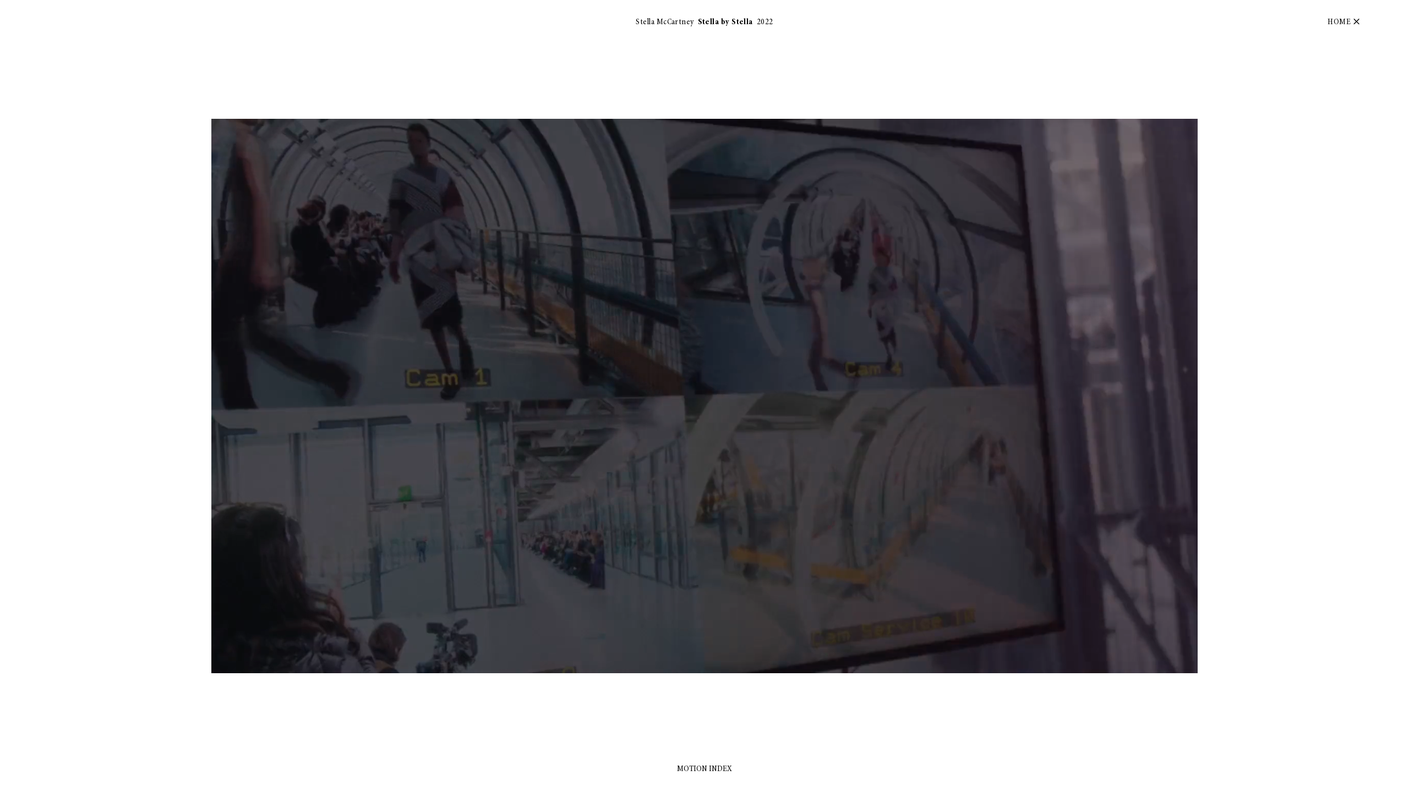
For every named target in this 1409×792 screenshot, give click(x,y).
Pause (228, 664)
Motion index (704, 769)
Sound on (1137, 664)
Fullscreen (1172, 664)
